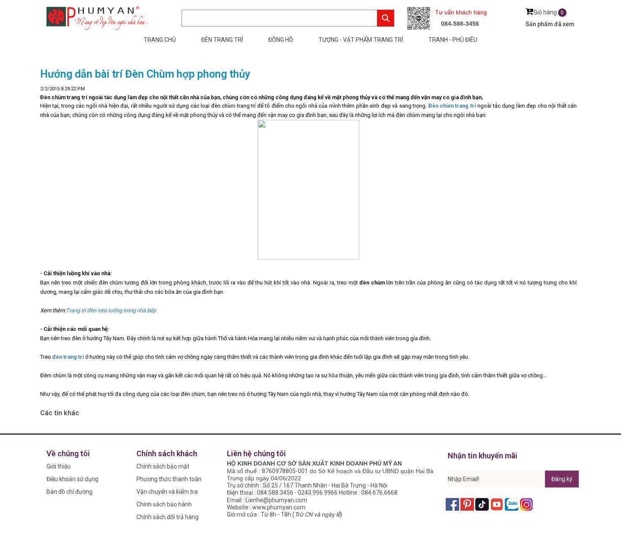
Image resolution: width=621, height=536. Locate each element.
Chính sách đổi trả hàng (167, 517)
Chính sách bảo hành (164, 504)
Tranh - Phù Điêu (452, 39)
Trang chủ (160, 39)
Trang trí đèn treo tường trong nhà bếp (111, 310)
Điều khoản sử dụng (72, 479)
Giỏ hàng (549, 12)
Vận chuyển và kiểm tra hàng (167, 493)
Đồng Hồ (280, 39)
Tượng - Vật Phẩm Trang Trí (361, 39)
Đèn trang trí (222, 39)
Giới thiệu (58, 466)
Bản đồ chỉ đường (69, 491)
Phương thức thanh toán (169, 479)
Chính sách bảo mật (162, 466)
